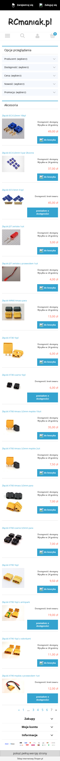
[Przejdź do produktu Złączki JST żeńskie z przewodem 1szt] (13, 273)
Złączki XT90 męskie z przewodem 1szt (21, 675)
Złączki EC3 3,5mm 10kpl (14, 115)
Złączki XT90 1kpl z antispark (16, 602)
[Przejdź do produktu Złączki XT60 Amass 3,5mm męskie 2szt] (13, 462)
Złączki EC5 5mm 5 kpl (13, 189)
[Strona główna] (30, 21)
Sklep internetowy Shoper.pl (30, 758)
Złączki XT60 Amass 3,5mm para (17, 485)
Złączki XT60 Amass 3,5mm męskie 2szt (21, 448)
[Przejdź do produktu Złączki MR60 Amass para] (13, 312)
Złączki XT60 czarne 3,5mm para (17, 527)
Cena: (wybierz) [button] (12, 75)
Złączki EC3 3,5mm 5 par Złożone (18, 152)
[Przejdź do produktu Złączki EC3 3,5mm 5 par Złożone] (13, 164)
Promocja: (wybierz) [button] (15, 92)
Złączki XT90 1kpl (10, 564)
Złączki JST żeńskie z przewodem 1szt (20, 263)
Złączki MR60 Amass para (14, 300)
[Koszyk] (52, 35)
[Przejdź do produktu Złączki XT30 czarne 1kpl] (13, 386)
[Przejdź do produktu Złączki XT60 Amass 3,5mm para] (13, 503)
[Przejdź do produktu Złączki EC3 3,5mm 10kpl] (13, 129)
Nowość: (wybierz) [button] (14, 83)
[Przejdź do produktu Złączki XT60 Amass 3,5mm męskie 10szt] (13, 425)
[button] (7, 35)
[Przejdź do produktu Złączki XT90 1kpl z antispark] (13, 613)
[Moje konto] (37, 35)
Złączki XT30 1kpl (10, 337)
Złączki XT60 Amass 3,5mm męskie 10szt (21, 411)
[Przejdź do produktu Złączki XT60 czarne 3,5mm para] (13, 539)
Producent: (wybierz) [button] (15, 58)
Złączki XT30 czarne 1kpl (14, 374)
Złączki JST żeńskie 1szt (13, 226)
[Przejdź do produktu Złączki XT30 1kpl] (13, 350)
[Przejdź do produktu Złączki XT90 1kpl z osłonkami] (13, 650)
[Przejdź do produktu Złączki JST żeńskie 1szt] (13, 237)
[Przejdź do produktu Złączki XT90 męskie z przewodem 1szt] (13, 686)
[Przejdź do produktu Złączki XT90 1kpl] (13, 578)
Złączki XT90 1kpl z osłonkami (16, 638)
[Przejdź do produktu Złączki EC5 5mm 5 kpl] (13, 199)
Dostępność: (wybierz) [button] (16, 67)
